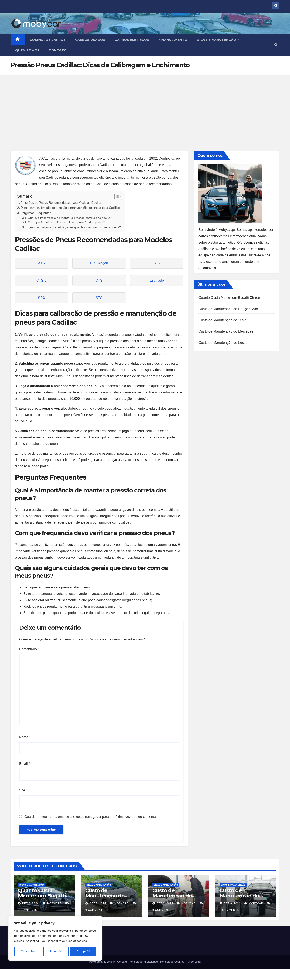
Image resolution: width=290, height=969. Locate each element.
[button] (276, 45)
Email (24, 763)
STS (99, 298)
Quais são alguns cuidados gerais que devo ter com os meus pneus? (74, 227)
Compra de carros (48, 40)
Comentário (29, 649)
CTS (99, 280)
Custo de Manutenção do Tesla (222, 320)
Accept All (83, 951)
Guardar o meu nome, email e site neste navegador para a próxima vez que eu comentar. (91, 817)
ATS (41, 263)
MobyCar (54, 903)
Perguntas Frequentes (35, 213)
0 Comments (27, 910)
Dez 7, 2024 (97, 903)
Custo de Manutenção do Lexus (223, 342)
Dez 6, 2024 (164, 903)
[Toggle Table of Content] (116, 196)
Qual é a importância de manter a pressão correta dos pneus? (70, 217)
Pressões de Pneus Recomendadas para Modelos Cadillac (61, 202)
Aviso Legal (194, 961)
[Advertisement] (145, 106)
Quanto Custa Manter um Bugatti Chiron (229, 297)
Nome (24, 737)
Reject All (56, 951)
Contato (58, 50)
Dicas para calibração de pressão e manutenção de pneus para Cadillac (70, 207)
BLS (156, 263)
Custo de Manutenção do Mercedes (225, 331)
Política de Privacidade (143, 961)
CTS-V (41, 280)
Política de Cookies (172, 961)
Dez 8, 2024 (30, 903)
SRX (41, 298)
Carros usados (90, 40)
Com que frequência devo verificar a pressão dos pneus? (66, 222)
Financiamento (173, 40)
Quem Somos (27, 50)
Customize (28, 951)
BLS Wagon (99, 263)
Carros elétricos (132, 40)
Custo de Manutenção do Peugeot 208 (228, 309)
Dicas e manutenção (217, 40)
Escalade (157, 280)
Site (22, 790)
